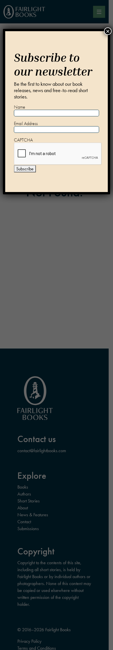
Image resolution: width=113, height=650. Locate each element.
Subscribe (25, 169)
